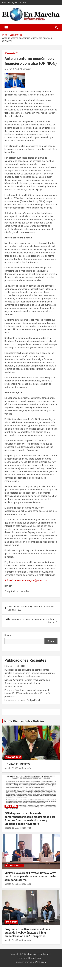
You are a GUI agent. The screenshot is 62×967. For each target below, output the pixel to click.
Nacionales (11, 806)
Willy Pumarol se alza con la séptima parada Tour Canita (30, 621)
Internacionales (14, 866)
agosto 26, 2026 (12, 768)
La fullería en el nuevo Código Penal (22, 700)
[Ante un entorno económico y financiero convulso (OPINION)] (15, 75)
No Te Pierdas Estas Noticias (24, 721)
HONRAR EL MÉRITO (15, 666)
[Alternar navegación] (6, 27)
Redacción (26, 69)
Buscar (8, 635)
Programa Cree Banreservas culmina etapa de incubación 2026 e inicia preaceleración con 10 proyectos (28, 693)
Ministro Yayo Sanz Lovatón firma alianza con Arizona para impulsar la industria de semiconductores (27, 683)
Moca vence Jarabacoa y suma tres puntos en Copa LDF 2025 (31, 608)
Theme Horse (35, 958)
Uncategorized (13, 757)
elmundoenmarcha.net (38, 954)
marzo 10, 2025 (12, 69)
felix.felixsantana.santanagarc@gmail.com (26, 580)
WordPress (40, 962)
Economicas (12, 53)
